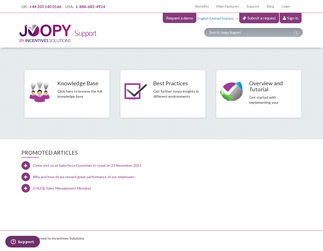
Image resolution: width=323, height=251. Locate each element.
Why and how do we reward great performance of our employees (84, 177)
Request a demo (179, 18)
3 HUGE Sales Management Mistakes (62, 188)
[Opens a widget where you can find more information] (22, 242)
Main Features (228, 6)
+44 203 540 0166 (45, 6)
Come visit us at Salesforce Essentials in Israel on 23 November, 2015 (87, 165)
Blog (270, 6)
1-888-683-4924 (90, 6)
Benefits (204, 6)
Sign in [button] (292, 18)
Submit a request (262, 18)
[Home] (59, 29)
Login (286, 6)
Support (253, 6)
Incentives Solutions (68, 238)
